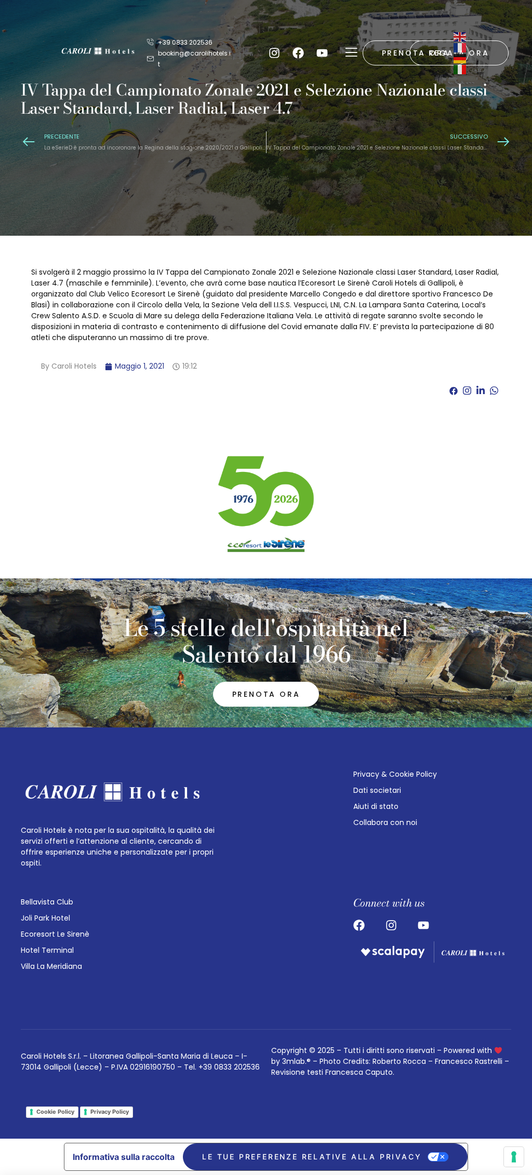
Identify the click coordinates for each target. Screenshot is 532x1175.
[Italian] (460, 69)
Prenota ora (266, 694)
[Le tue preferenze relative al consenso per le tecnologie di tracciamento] (514, 1157)
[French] (460, 47)
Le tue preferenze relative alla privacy (311, 1156)
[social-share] (453, 390)
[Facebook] (298, 53)
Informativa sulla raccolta (124, 1157)
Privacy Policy (109, 1111)
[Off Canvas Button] (351, 52)
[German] (460, 58)
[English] (460, 36)
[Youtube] (322, 53)
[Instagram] (274, 53)
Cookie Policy (55, 1111)
